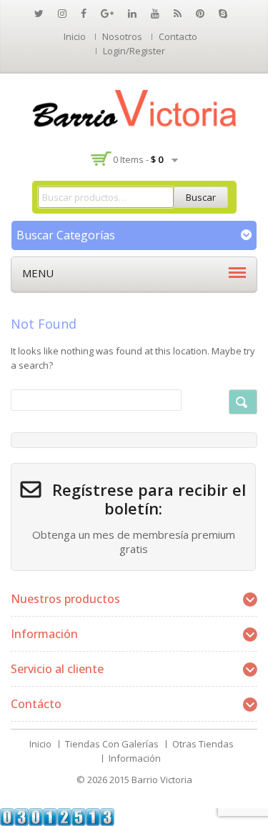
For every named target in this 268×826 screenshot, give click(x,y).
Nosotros (122, 36)
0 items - (138, 159)
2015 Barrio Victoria (150, 779)
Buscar (201, 197)
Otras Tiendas (203, 743)
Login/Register (134, 50)
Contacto (178, 36)
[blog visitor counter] (57, 816)
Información (135, 758)
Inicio (75, 36)
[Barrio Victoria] (134, 108)
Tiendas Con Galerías (112, 743)
